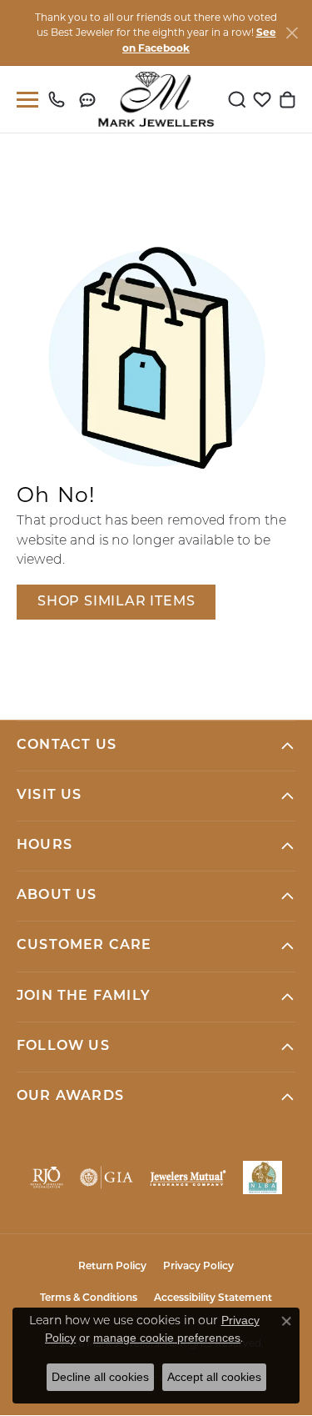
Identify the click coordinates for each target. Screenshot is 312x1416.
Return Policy (112, 1267)
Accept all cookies (214, 1376)
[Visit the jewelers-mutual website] (188, 1177)
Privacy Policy (198, 1267)
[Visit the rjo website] (46, 1177)
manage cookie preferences (166, 1337)
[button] (237, 99)
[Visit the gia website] (106, 1177)
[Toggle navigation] (24, 99)
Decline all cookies (100, 1376)
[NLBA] (262, 1177)
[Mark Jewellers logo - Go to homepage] (156, 99)
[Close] (291, 33)
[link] (60, 99)
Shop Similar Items (116, 602)
